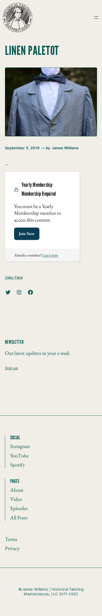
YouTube (19, 455)
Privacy (12, 548)
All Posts (19, 517)
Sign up (11, 368)
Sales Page (14, 277)
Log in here (50, 255)
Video (16, 499)
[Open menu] (96, 18)
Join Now (27, 233)
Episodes (19, 508)
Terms (11, 539)
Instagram (20, 446)
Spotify (17, 464)
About (17, 490)
